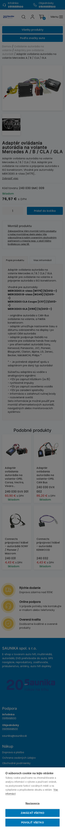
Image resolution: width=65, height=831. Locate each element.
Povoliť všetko (32, 822)
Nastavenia (32, 803)
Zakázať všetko (32, 813)
